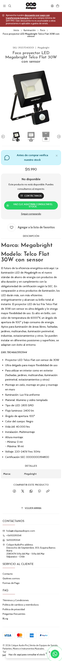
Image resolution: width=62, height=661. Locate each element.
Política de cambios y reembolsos (21, 604)
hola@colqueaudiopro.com (20, 530)
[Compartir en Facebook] (14, 491)
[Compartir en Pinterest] (39, 491)
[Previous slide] (3, 136)
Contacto (8, 573)
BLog (5, 618)
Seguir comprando (31, 214)
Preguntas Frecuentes (14, 613)
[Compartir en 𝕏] (23, 491)
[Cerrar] (57, 155)
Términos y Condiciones (16, 600)
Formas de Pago (11, 583)
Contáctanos (33, 195)
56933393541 (13, 540)
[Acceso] (52, 6)
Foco (42, 30)
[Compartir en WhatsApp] (31, 491)
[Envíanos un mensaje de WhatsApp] (55, 654)
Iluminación (30, 30)
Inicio (16, 30)
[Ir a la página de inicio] (31, 6)
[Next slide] (58, 136)
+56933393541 (13, 535)
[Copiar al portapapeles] (48, 491)
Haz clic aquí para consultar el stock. (33, 205)
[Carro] (57, 6)
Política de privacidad (14, 609)
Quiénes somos (11, 578)
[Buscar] (9, 6)
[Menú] (4, 6)
